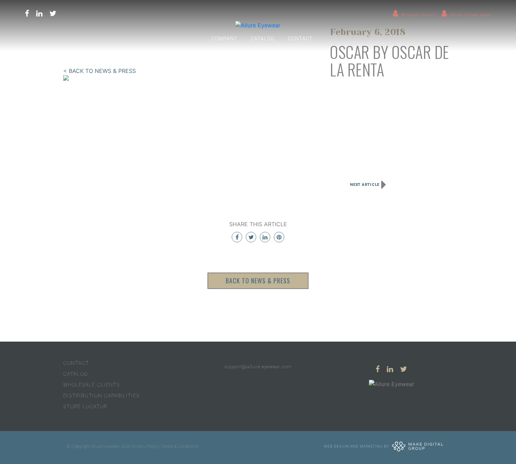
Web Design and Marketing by (357, 446)
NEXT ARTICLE (364, 184)
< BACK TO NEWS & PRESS (99, 70)
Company (224, 38)
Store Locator (85, 406)
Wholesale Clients (91, 385)
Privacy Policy (145, 446)
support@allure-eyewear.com (258, 366)
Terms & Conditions (180, 446)
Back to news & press (258, 280)
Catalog (262, 38)
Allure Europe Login (470, 15)
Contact (300, 38)
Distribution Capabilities (101, 395)
